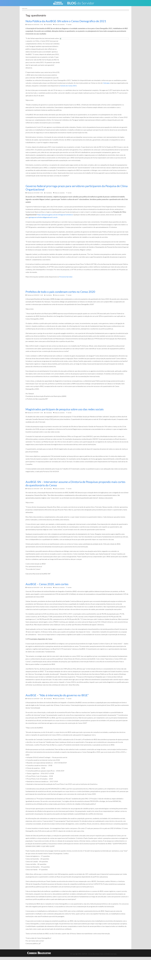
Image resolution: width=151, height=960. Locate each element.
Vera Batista (49, 24)
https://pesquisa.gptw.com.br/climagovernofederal (55, 215)
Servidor (70, 24)
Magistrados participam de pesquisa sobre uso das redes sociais (65, 409)
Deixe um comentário (60, 24)
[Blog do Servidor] (82, 3)
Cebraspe (106, 83)
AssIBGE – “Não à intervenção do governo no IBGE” (57, 695)
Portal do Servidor (66, 277)
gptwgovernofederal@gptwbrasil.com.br (43, 217)
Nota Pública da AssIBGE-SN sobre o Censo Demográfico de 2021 (66, 21)
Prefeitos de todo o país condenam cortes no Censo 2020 (60, 291)
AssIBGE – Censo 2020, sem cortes (47, 584)
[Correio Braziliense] (59, 3)
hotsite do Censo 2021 (68, 86)
